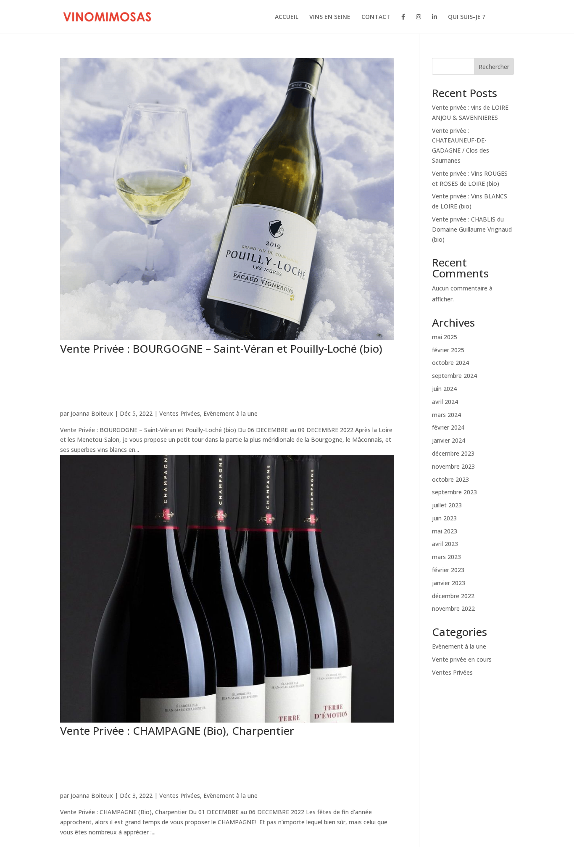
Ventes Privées (179, 413)
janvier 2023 (448, 583)
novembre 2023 (453, 466)
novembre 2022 (453, 608)
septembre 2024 (454, 376)
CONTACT (375, 17)
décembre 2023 (453, 453)
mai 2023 (444, 531)
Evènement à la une (230, 413)
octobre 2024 (450, 363)
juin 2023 (444, 518)
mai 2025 (444, 337)
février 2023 (448, 570)
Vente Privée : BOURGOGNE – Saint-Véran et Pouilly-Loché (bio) (221, 348)
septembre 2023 (454, 492)
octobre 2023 (450, 479)
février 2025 (448, 350)
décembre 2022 (453, 596)
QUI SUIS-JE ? (466, 17)
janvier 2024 (448, 440)
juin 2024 (444, 389)
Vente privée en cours (462, 659)
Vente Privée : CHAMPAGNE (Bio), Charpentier (177, 730)
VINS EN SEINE (329, 17)
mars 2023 (446, 557)
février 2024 (448, 427)
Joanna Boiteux (92, 413)
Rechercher (494, 67)
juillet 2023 (447, 505)
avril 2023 (445, 544)
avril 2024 (445, 402)
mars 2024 (446, 415)
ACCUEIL (286, 17)
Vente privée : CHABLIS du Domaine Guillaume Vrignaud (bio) (472, 229)
